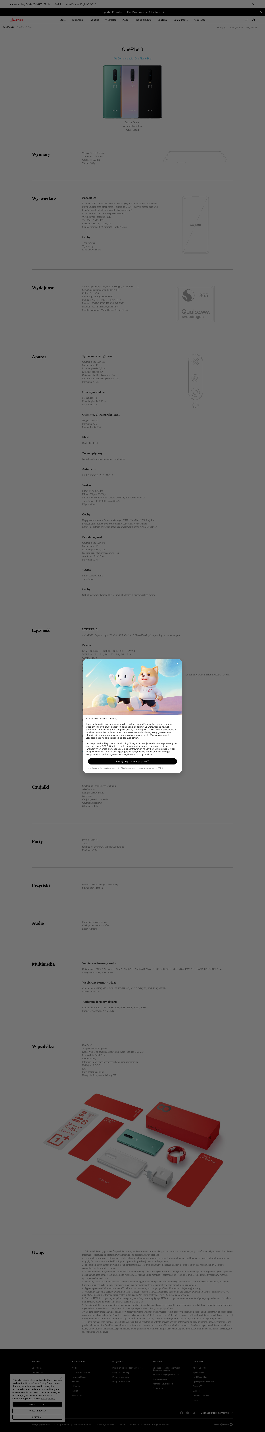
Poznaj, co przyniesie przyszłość (132, 761)
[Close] (177, 663)
